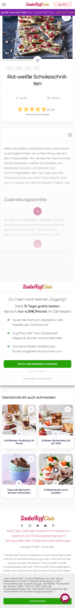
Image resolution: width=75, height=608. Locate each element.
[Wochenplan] (66, 17)
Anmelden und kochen (37, 378)
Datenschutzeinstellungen (52, 540)
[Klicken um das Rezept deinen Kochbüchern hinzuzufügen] (19, 434)
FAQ (10, 531)
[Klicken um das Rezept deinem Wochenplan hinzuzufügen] (31, 409)
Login (63, 4)
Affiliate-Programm (37, 531)
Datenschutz (20, 536)
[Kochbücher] (38, 60)
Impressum (61, 531)
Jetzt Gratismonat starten (37, 364)
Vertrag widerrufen (18, 540)
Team (18, 531)
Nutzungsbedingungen (48, 536)
